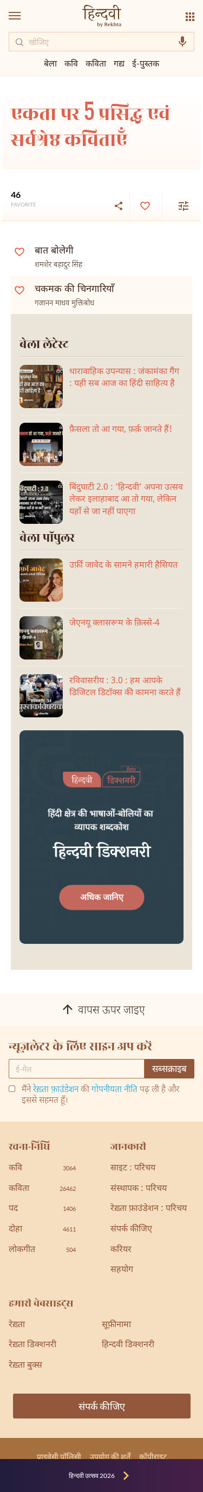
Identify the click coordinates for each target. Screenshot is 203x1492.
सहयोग (121, 1270)
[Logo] (101, 17)
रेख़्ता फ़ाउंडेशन (55, 1090)
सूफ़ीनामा (116, 1325)
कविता (96, 63)
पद (42, 1209)
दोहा (42, 1229)
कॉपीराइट (153, 1456)
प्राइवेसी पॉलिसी (59, 1456)
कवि (71, 63)
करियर (121, 1250)
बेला (50, 63)
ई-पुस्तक (145, 63)
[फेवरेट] (144, 205)
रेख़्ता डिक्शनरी (32, 1345)
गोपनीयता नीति (114, 1090)
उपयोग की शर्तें (110, 1456)
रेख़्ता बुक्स (25, 1365)
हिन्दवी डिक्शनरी (128, 1345)
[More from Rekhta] (190, 17)
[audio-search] (182, 41)
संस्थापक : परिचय (138, 1189)
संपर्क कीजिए (131, 1229)
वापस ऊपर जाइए (111, 1011)
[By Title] (177, 205)
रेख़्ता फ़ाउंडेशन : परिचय (148, 1209)
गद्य (119, 63)
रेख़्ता (17, 1325)
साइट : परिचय (132, 1168)
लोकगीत (42, 1250)
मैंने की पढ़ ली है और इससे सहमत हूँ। (100, 1096)
